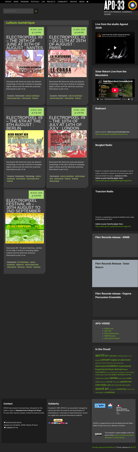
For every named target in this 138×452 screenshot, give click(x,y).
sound (128, 385)
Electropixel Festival (112, 338)
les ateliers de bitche (117, 375)
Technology (30, 176)
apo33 (100, 355)
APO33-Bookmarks (111, 333)
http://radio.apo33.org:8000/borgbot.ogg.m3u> (113, 181)
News (16, 2)
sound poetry (112, 389)
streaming (121, 389)
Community (62, 2)
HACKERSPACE (100, 372)
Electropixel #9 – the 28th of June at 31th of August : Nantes (24, 42)
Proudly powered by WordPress (103, 447)
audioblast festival (122, 356)
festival (35, 98)
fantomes (21, 267)
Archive (73, 2)
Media (81, 2)
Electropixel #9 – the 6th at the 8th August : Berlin (24, 122)
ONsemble (103, 382)
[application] (115, 90)
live (127, 375)
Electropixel (19, 96)
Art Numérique (23, 262)
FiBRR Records (109, 336)
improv (108, 372)
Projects (51, 2)
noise (128, 378)
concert (105, 359)
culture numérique (32, 96)
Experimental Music (104, 369)
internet (127, 372)
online (97, 382)
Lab (43, 2)
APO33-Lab (108, 329)
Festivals (35, 2)
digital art (20, 265)
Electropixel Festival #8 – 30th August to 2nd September (23, 205)
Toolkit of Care (130, 389)
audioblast (113, 356)
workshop (110, 392)
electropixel (26, 98)
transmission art (100, 392)
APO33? (8, 2)
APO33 (133, 447)
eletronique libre (33, 179)
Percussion (116, 382)
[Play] (98, 99)
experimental (125, 366)
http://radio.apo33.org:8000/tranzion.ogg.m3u (113, 226)
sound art (102, 388)
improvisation (114, 372)
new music (122, 378)
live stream (105, 378)
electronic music (100, 363)
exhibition (113, 365)
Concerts (10, 96)
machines (36, 267)
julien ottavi (104, 375)
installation (122, 372)
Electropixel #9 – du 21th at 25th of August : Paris (67, 42)
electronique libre (14, 98)
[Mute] (129, 99)
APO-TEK (107, 331)
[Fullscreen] (132, 99)
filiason (125, 369)
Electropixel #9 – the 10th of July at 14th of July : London (67, 122)
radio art (110, 385)
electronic (126, 360)
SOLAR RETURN (119, 385)
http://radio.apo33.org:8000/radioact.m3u (111, 134)
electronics (109, 363)
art (106, 355)
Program (25, 2)
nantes (113, 377)
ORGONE (109, 382)
